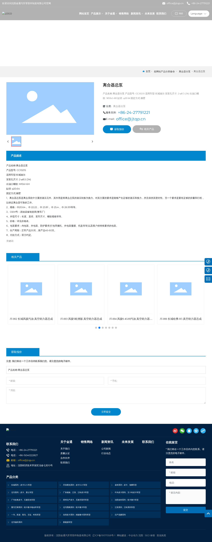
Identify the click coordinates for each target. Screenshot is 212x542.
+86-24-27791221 (200, 3)
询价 (181, 13)
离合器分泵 (184, 71)
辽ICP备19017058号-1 (103, 535)
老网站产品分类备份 (164, 71)
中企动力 (133, 535)
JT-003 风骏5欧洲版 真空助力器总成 (81, 318)
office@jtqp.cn (175, 3)
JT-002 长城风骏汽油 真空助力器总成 (31, 318)
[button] (96, 328)
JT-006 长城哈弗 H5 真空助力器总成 (181, 318)
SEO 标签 (150, 535)
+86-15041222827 (28, 455)
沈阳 (140, 535)
